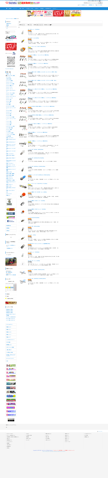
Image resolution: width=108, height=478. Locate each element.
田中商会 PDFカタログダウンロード (10, 355)
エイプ (57, 451)
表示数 (20, 24)
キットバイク (49, 451)
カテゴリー (47, 435)
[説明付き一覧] (51, 24)
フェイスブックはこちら (9, 68)
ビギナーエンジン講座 (10, 347)
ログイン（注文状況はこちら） (11, 246)
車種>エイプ (8, 337)
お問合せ (7, 230)
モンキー (53, 451)
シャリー (62, 451)
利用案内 (7, 228)
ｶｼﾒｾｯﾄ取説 (8, 342)
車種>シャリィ (8, 334)
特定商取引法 (8, 225)
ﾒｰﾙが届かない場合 (9, 352)
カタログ (27, 433)
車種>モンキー (67, 433)
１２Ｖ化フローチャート (10, 339)
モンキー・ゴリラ (67, 441)
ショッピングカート (9, 441)
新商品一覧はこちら (48, 433)
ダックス (59, 451)
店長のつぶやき (28, 438)
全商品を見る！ (9, 23)
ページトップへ (100, 431)
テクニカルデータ (9, 324)
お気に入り (8, 438)
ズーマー (64, 451)
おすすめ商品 (47, 438)
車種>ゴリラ (8, 329)
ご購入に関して (9, 349)
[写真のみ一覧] (48, 24)
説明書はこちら (9, 344)
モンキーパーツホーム (10, 433)
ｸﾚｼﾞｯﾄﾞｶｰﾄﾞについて (10, 358)
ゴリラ (55, 451)
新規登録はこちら (10, 248)
